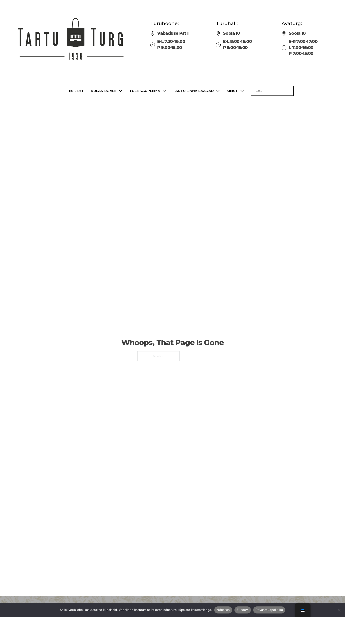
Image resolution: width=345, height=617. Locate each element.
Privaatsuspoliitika (269, 610)
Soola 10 (231, 33)
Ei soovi (243, 610)
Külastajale (103, 91)
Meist (232, 91)
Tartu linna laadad (193, 91)
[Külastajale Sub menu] (120, 91)
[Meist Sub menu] (242, 91)
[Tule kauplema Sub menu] (164, 91)
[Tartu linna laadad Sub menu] (218, 91)
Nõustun (223, 610)
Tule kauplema (144, 91)
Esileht (76, 91)
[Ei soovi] (339, 610)
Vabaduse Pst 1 (172, 33)
